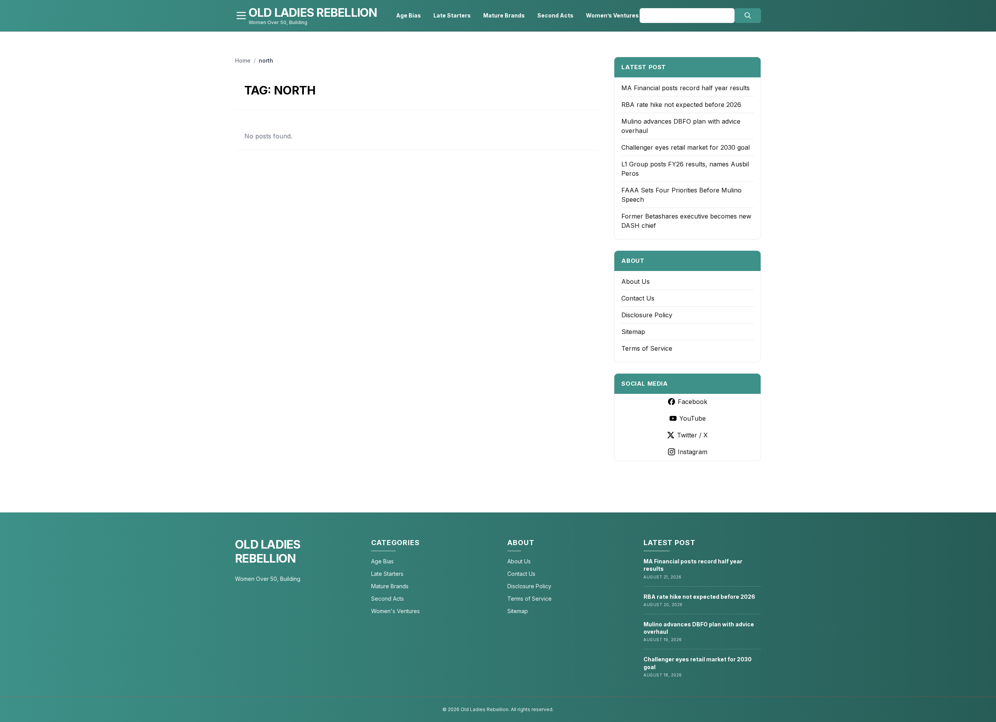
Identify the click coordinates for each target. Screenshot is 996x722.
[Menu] (241, 15)
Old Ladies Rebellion (268, 551)
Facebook (692, 402)
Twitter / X (692, 435)
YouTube (692, 418)
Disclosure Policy (646, 315)
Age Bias (408, 15)
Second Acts (555, 15)
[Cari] (748, 15)
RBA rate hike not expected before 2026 (681, 104)
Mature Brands (504, 15)
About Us (635, 281)
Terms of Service (646, 348)
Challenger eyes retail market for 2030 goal (685, 147)
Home (243, 60)
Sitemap (633, 332)
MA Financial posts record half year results (685, 88)
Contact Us (637, 298)
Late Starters (452, 15)
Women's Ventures (395, 611)
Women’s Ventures (612, 15)
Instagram (692, 452)
